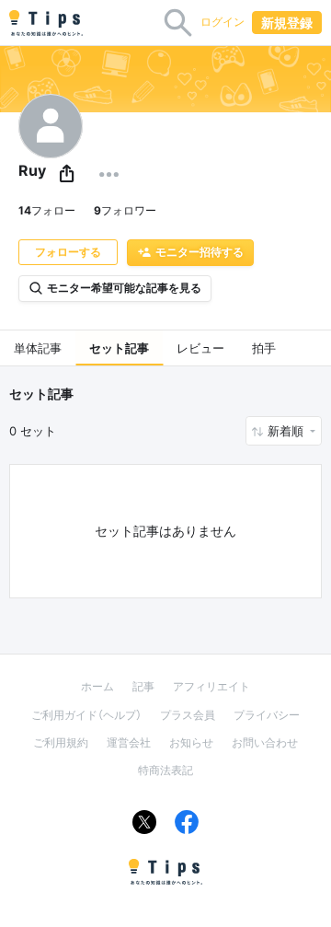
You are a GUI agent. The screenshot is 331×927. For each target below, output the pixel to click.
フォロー (46, 210)
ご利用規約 (60, 742)
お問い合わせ (265, 742)
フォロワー (125, 210)
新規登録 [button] (287, 22)
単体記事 (38, 348)
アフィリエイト (211, 686)
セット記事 (119, 348)
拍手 (264, 348)
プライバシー (267, 715)
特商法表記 (165, 770)
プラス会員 (187, 715)
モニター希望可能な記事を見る (124, 288)
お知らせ (191, 742)
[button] (66, 174)
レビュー (200, 348)
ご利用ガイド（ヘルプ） (86, 715)
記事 (143, 686)
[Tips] (46, 23)
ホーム (97, 686)
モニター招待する (199, 252)
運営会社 (129, 742)
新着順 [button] (287, 430)
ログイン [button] (222, 22)
